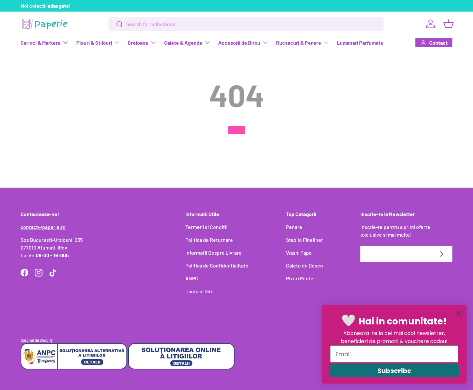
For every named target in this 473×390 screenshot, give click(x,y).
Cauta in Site (199, 291)
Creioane (138, 43)
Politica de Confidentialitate (216, 265)
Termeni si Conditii (206, 227)
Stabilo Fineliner (304, 240)
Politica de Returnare (209, 240)
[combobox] (246, 24)
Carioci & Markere (40, 43)
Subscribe (394, 370)
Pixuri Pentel (300, 278)
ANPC (191, 278)
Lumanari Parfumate (360, 43)
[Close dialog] (458, 313)
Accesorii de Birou (239, 43)
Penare (294, 227)
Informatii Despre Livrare (213, 252)
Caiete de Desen (304, 265)
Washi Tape (299, 252)
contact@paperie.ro (43, 227)
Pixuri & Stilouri (94, 43)
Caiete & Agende (183, 43)
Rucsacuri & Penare (298, 43)
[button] (448, 24)
